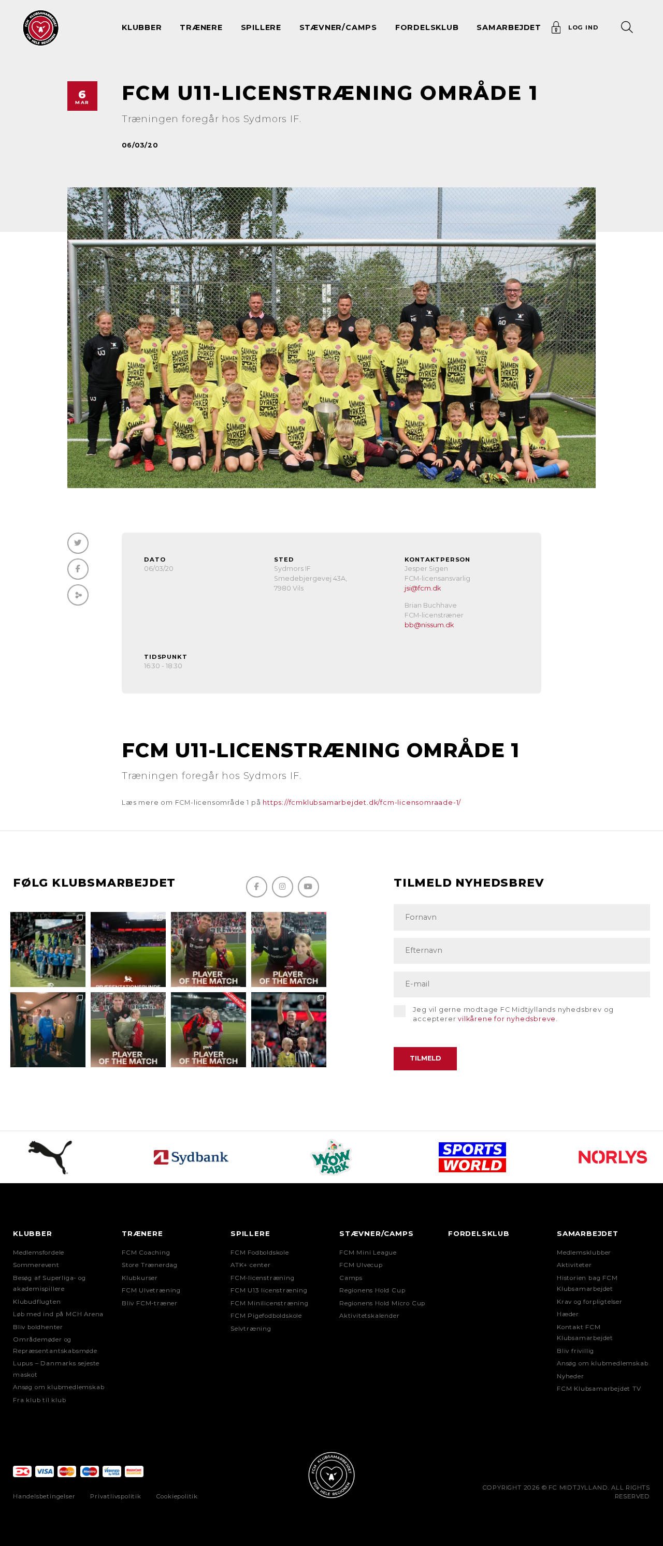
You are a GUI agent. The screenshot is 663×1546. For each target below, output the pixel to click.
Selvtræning (250, 1328)
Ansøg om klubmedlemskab (58, 1387)
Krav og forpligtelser (590, 1301)
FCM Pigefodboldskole (266, 1315)
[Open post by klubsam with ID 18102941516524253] (208, 1029)
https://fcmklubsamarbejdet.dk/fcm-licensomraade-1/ (362, 802)
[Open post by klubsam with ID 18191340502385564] (288, 949)
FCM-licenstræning (262, 1278)
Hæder (568, 1314)
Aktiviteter (574, 1265)
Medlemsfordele (38, 1252)
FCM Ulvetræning (151, 1290)
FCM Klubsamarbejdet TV (599, 1388)
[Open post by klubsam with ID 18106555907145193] (128, 1029)
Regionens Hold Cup (372, 1290)
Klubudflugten (37, 1301)
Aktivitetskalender (369, 1315)
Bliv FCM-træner (150, 1303)
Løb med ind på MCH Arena (58, 1314)
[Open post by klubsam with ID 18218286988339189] (128, 949)
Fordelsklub (427, 27)
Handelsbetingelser (44, 1496)
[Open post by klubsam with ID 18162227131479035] (288, 1029)
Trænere (142, 1233)
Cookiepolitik (177, 1496)
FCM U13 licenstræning (269, 1290)
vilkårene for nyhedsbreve (507, 1019)
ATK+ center (250, 1265)
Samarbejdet (587, 1233)
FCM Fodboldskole (259, 1252)
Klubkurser (140, 1278)
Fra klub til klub (39, 1400)
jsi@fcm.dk (423, 588)
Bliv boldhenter (38, 1327)
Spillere (250, 1233)
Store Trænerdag (150, 1265)
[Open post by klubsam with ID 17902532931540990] (47, 1029)
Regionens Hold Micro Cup (382, 1303)
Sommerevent (36, 1265)
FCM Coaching (146, 1252)
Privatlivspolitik (115, 1496)
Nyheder (570, 1376)
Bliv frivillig (575, 1350)
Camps (351, 1278)
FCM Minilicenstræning (269, 1303)
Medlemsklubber (584, 1252)
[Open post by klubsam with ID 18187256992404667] (47, 949)
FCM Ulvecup (361, 1265)
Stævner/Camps (338, 27)
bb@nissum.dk (429, 625)
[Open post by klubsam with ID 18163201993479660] (208, 949)
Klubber (32, 1233)
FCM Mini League (368, 1252)
